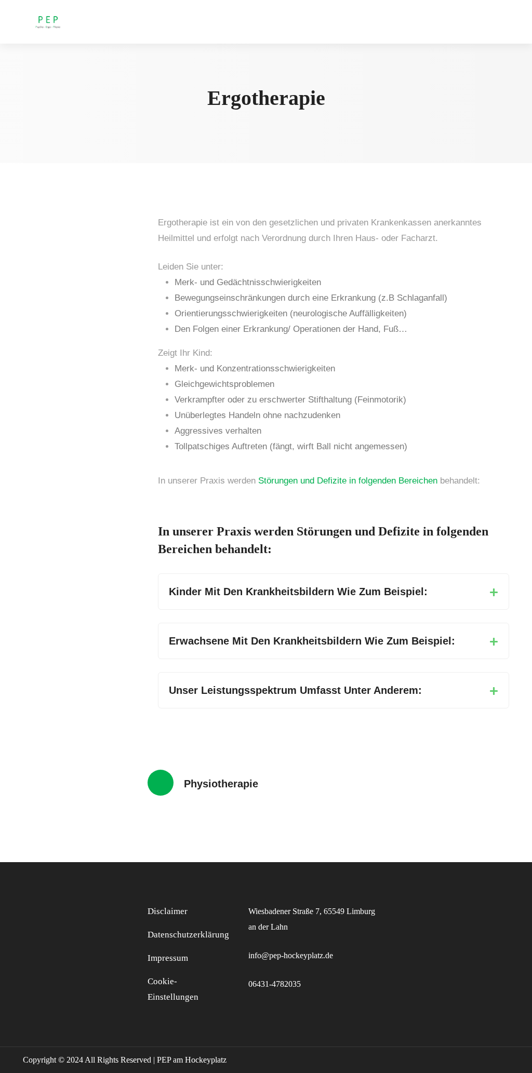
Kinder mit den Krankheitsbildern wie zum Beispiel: (298, 591)
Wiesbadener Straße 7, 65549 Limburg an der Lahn (311, 919)
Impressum (168, 958)
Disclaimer (168, 911)
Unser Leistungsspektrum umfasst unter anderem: (295, 690)
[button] (333, 591)
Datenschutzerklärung (188, 935)
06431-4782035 (274, 984)
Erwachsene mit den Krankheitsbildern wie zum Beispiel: (312, 641)
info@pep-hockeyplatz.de (290, 955)
